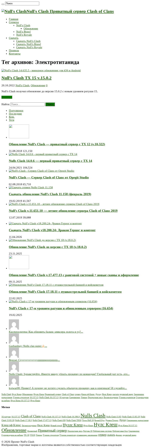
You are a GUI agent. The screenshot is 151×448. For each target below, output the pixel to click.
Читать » (6, 97)
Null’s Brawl (23, 31)
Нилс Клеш (107, 394)
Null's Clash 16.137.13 (49, 397)
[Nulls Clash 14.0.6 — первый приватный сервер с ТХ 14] (43, 154)
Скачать (13, 37)
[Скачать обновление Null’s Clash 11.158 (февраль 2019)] (31, 187)
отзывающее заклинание (86, 435)
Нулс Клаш (35, 401)
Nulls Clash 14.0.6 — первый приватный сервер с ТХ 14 (50, 161)
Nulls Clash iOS (59, 420)
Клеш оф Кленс (88, 394)
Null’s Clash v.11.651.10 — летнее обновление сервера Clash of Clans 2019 (63, 211)
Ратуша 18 (87, 431)
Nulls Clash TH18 (73, 420)
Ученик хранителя (127, 397)
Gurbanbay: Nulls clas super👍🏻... (28, 346)
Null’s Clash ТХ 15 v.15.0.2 (26, 78)
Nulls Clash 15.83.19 (131, 417)
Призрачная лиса (95, 397)
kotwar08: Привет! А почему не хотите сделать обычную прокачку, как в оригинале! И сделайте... (68, 388)
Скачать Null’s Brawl (28, 44)
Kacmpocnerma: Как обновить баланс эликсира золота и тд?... (46, 331)
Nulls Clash (6, 394)
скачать (115, 394)
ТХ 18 (26, 435)
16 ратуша (64, 397)
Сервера (14, 22)
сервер (78, 394)
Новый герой (56, 426)
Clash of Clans (68, 394)
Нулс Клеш (16, 394)
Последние (15, 113)
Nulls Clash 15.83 (113, 417)
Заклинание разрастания (137, 420)
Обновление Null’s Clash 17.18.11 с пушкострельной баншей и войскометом (65, 291)
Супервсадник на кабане (12, 435)
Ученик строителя (21, 397)
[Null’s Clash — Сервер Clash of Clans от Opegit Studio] (41, 170)
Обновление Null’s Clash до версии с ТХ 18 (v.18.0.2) (48, 247)
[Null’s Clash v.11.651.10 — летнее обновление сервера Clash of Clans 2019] (54, 204)
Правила (14, 50)
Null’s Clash (23, 25)
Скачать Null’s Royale (29, 47)
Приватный (32, 431)
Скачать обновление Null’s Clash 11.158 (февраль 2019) (50, 194)
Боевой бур (99, 420)
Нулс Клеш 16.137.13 (20, 401)
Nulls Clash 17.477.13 (42, 420)
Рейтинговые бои (120, 431)
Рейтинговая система (102, 431)
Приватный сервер (53, 394)
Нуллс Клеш (39, 394)
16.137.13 (34, 397)
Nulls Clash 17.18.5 (23, 420)
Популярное (16, 110)
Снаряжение (74, 397)
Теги (11, 119)
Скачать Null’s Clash (28, 41)
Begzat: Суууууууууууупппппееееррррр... (34, 360)
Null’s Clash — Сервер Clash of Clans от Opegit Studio (49, 177)
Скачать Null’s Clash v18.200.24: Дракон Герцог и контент (52, 230)
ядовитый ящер (126, 394)
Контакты (14, 53)
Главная (13, 19)
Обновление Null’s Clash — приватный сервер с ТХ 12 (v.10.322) (57, 144)
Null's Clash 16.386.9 (71, 417)
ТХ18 (32, 435)
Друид (98, 394)
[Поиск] (2, 4)
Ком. (12, 116)
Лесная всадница (110, 397)
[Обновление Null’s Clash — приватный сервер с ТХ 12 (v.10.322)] (19, 137)
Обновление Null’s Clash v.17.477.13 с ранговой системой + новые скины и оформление (74, 275)
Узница (84, 397)
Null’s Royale (24, 34)
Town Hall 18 (88, 420)
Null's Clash (22, 85)
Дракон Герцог (111, 420)
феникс (119, 435)
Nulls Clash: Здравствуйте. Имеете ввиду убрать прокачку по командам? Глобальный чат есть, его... (69, 374)
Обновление (31, 28)
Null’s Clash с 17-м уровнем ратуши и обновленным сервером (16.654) (61, 308)
